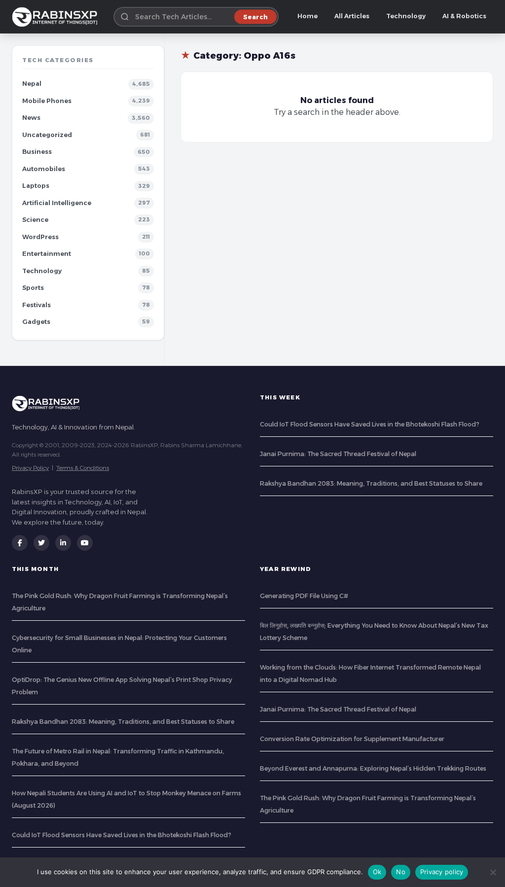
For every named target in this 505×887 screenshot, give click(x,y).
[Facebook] (20, 543)
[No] (493, 872)
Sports (33, 287)
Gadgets (36, 321)
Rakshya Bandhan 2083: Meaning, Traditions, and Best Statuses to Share (371, 483)
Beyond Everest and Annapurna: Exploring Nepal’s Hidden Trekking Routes (373, 768)
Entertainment (46, 253)
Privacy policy (442, 872)
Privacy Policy (30, 467)
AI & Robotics (464, 16)
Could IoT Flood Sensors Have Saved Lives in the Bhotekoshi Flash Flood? (369, 424)
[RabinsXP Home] (57, 17)
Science (35, 219)
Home (307, 16)
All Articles (351, 16)
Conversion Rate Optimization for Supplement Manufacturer (352, 739)
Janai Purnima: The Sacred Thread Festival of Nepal (338, 454)
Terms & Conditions (82, 467)
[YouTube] (85, 543)
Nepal (31, 83)
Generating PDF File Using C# (304, 596)
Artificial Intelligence (56, 203)
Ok (377, 872)
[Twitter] (41, 543)
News (31, 117)
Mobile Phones (47, 101)
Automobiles (43, 169)
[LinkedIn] (63, 543)
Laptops (35, 185)
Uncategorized (47, 135)
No (400, 872)
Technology (406, 16)
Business (37, 151)
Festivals (36, 305)
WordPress (40, 237)
